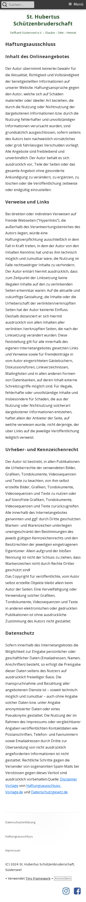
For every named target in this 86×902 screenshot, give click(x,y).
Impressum (12, 850)
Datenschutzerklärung (20, 822)
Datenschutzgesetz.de (49, 792)
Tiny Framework (38, 878)
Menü (78, 4)
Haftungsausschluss (19, 836)
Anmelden (63, 878)
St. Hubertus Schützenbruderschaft (43, 20)
